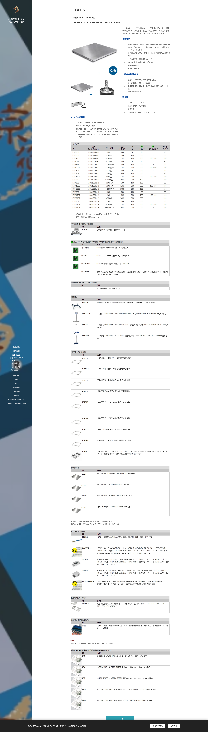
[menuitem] (16, 347)
